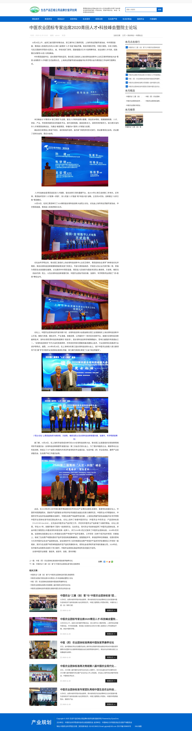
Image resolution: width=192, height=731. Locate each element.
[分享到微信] (112, 562)
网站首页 (35, 19)
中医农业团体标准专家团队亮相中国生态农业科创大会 (50, 588)
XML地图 (138, 726)
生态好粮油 (127, 19)
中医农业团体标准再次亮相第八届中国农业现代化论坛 (50, 585)
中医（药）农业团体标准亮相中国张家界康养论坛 (48, 582)
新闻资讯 (48, 19)
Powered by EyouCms (110, 718)
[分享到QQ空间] (107, 562)
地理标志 (139, 35)
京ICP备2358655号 (124, 726)
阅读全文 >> (111, 610)
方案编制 (153, 19)
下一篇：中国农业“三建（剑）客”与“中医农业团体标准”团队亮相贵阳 (54, 564)
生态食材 (86, 19)
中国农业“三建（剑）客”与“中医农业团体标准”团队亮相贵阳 (52, 575)
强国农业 (140, 19)
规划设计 (61, 19)
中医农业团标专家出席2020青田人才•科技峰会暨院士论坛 (51, 578)
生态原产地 (112, 19)
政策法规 (99, 19)
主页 (124, 35)
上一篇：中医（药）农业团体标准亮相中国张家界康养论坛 (51, 561)
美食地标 (73, 19)
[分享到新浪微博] (110, 562)
